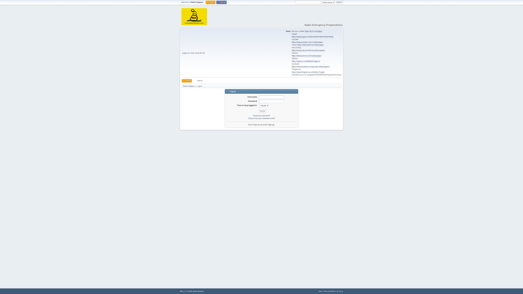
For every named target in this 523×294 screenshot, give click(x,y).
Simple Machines (198, 291)
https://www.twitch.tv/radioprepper (310, 45)
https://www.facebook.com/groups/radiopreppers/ (311, 66)
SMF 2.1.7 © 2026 (186, 291)
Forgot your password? (261, 115)
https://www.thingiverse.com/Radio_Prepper (308, 72)
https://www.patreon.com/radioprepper (306, 56)
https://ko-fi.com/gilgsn (313, 31)
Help (320, 291)
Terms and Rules (329, 291)
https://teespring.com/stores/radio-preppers (308, 50)
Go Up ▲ (340, 291)
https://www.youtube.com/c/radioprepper (307, 42)
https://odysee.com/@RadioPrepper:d (306, 61)
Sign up (271, 124)
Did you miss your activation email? (261, 118)
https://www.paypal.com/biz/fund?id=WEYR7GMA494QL (313, 37)
